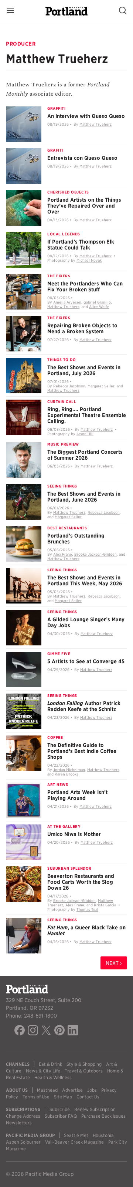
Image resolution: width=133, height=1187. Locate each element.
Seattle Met (76, 1135)
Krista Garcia (105, 905)
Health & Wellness (53, 1077)
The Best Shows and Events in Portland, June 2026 (83, 497)
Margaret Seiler (101, 386)
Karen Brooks (66, 774)
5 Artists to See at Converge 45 (86, 661)
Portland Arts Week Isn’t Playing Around (77, 795)
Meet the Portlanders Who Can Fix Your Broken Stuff (85, 286)
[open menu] (10, 11)
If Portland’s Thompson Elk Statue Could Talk (80, 245)
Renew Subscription (95, 1109)
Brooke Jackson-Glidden (95, 554)
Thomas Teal (87, 909)
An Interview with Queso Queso (86, 116)
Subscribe (60, 1109)
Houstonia (103, 1135)
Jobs (92, 1090)
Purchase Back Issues (103, 1116)
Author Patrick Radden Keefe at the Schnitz (83, 706)
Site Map (63, 1097)
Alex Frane (62, 554)
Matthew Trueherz (95, 124)
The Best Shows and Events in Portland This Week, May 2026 (84, 580)
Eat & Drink (50, 1064)
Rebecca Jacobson (69, 386)
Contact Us (87, 1097)
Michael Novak (89, 260)
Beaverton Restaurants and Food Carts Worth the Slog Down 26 (80, 882)
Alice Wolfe (99, 306)
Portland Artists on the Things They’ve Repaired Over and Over (84, 206)
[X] (46, 1031)
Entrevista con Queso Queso (82, 158)
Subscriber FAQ (61, 1116)
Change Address (23, 1116)
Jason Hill (84, 434)
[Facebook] (19, 1031)
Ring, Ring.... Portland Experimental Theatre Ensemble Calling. (86, 415)
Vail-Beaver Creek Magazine (74, 1142)
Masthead (47, 1090)
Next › (114, 963)
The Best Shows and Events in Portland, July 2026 (83, 370)
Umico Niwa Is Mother (74, 834)
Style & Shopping (84, 1064)
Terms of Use (36, 1097)
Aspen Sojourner (23, 1142)
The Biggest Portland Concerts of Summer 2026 (85, 455)
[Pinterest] (59, 1031)
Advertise (72, 1090)
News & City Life (43, 1071)
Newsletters (19, 1122)
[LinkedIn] (73, 1031)
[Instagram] (33, 1031)
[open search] (122, 11)
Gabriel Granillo (97, 302)
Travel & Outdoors (84, 1071)
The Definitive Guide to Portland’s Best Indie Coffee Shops (81, 751)
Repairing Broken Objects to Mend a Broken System (82, 328)
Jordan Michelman (69, 769)
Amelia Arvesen (67, 302)
